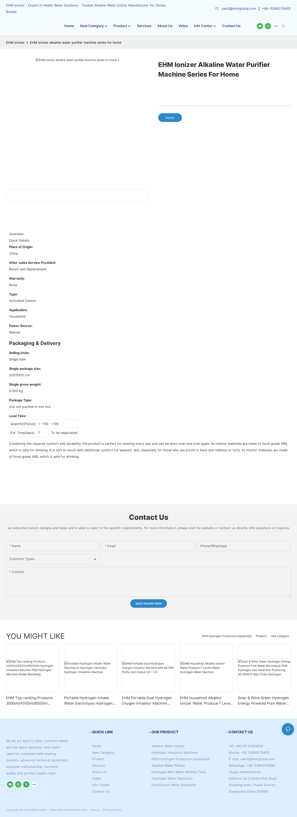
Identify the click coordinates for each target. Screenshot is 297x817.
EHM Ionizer (15, 42)
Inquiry (170, 117)
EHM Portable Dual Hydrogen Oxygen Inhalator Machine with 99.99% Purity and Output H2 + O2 (148, 701)
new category (280, 636)
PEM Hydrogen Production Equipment (227, 636)
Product (261, 636)
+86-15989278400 (276, 8)
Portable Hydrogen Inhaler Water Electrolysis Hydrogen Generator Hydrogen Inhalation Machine (88, 701)
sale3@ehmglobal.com (238, 8)
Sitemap (95, 810)
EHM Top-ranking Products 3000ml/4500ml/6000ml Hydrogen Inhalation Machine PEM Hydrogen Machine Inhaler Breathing (31, 701)
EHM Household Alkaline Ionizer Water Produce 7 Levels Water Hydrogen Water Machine (206, 701)
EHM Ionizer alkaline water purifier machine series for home (75, 42)
